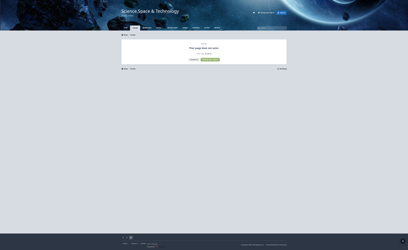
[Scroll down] (402, 241)
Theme (125, 243)
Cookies (143, 243)
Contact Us (194, 60)
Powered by (276, 245)
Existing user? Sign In (210, 60)
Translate (161, 247)
